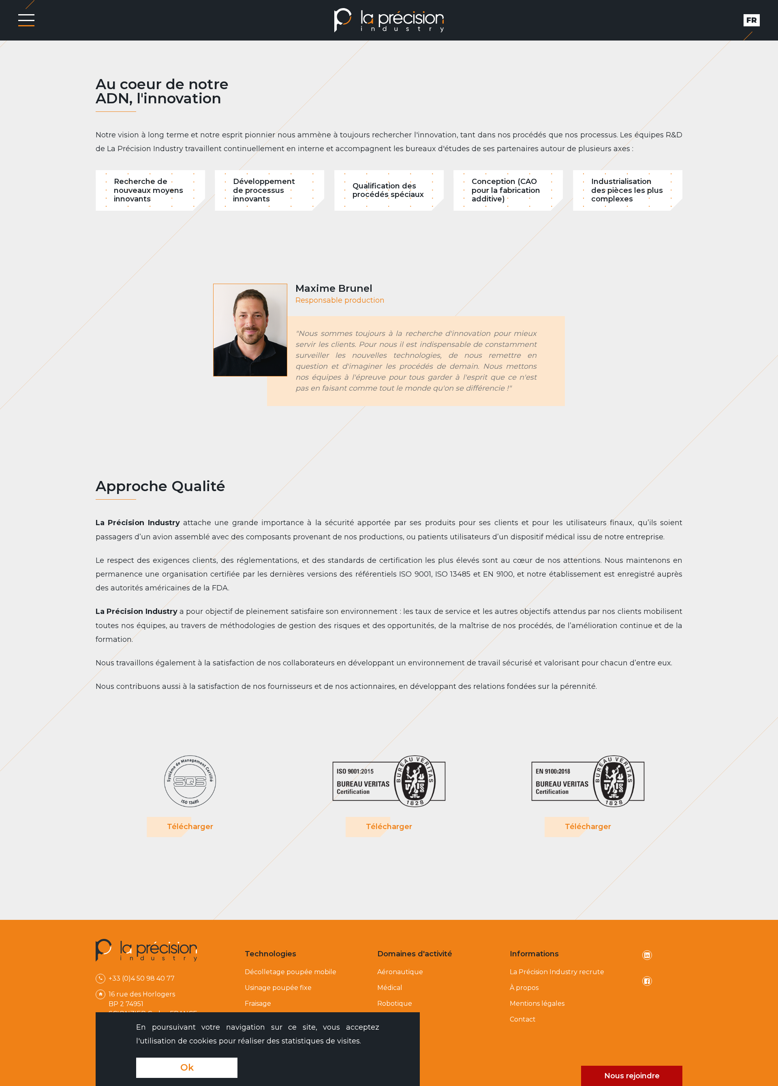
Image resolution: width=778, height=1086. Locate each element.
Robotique (394, 1003)
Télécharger (190, 826)
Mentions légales (537, 1003)
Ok (187, 1067)
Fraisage (258, 1003)
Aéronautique (400, 972)
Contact (523, 1019)
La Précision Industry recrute (557, 972)
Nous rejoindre (632, 1075)
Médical (389, 988)
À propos (524, 988)
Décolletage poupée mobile (290, 972)
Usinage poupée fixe (278, 988)
